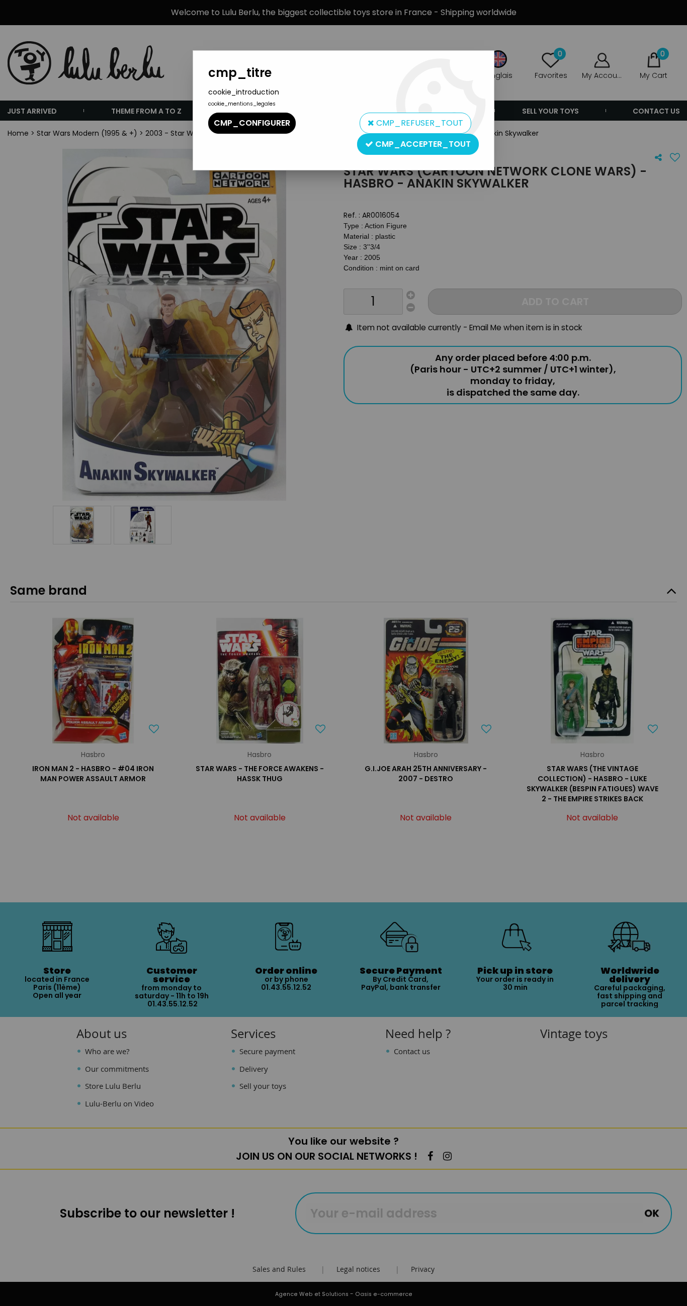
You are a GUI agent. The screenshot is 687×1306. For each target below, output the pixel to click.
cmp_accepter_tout (422, 144)
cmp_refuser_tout (418, 123)
